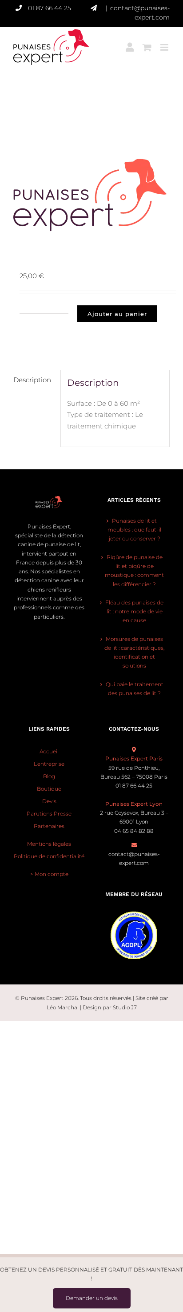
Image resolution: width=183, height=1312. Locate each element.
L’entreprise (49, 763)
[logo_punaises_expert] (91, 195)
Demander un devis (92, 1298)
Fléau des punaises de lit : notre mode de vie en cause (134, 611)
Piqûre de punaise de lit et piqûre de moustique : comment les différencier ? (134, 571)
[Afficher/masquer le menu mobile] (165, 42)
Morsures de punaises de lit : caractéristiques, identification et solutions (134, 652)
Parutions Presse (49, 813)
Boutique (49, 788)
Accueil (49, 751)
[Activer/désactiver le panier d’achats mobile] (147, 42)
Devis (49, 801)
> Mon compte (49, 874)
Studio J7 (125, 1007)
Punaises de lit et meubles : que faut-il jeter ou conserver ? (134, 529)
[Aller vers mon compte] (130, 42)
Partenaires (49, 826)
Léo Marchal (63, 1007)
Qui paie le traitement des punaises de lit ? (134, 688)
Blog (49, 776)
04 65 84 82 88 (134, 831)
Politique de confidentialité (49, 856)
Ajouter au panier (117, 313)
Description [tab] (32, 380)
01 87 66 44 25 (49, 8)
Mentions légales (49, 843)
